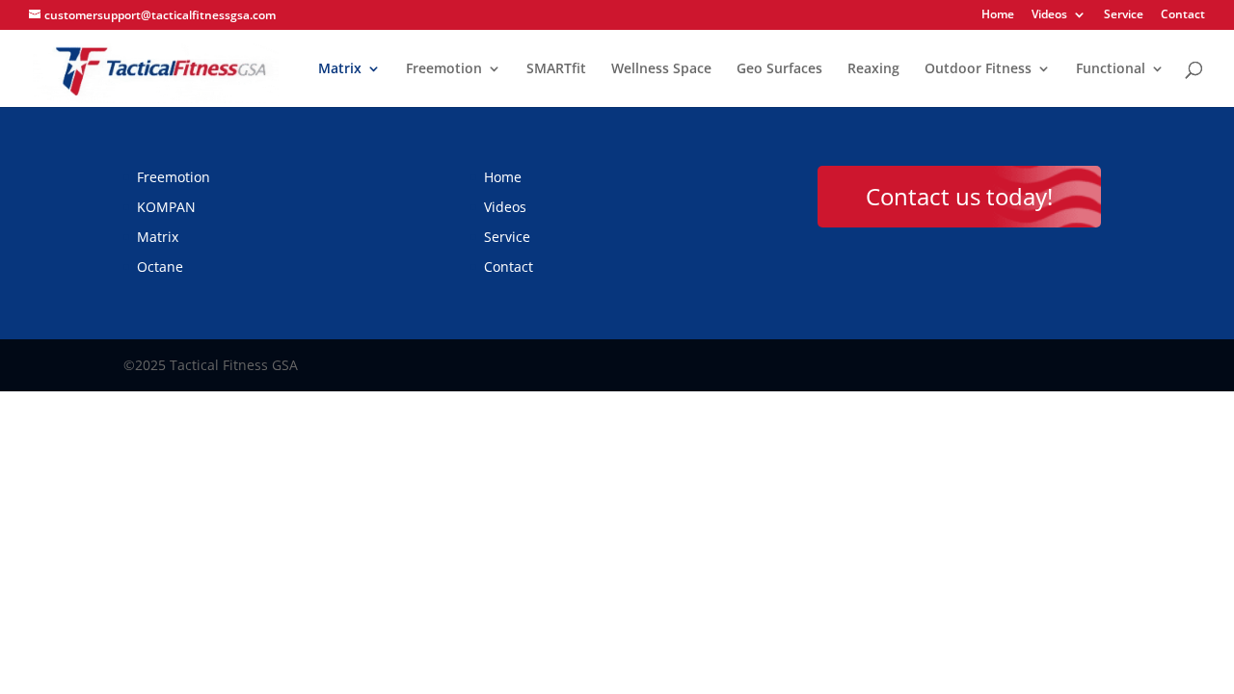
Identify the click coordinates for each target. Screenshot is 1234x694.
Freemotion (444, 69)
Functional (1110, 69)
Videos (1049, 15)
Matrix (340, 69)
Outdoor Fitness (978, 69)
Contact (1183, 15)
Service (1123, 15)
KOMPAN (166, 207)
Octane (160, 266)
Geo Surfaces (779, 69)
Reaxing (873, 69)
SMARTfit (556, 69)
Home (997, 15)
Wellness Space (661, 69)
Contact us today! (959, 196)
